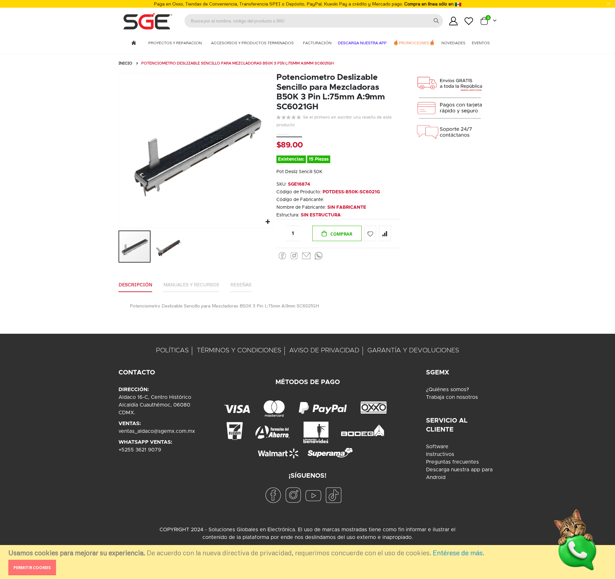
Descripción (135, 284)
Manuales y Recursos (191, 284)
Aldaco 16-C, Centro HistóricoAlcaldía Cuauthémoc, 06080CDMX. (155, 405)
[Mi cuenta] (453, 21)
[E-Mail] (306, 255)
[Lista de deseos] (469, 21)
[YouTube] (313, 495)
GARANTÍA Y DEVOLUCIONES (413, 350)
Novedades (453, 42)
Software (437, 446)
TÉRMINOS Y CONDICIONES (239, 350)
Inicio (125, 63)
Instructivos (440, 454)
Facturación (317, 42)
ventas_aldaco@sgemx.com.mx (157, 431)
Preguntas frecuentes (452, 462)
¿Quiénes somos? (447, 389)
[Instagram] (294, 255)
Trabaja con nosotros (452, 397)
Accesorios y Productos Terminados (253, 42)
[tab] (135, 285)
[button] (267, 222)
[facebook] (273, 495)
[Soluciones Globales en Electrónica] (147, 21)
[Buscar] (436, 21)
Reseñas (240, 284)
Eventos (481, 42)
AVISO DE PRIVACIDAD (324, 350)
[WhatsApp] (318, 255)
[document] (308, 562)
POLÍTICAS (172, 350)
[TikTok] (333, 495)
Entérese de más (458, 553)
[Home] (134, 43)
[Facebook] (282, 255)
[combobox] (313, 21)
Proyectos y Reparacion (175, 42)
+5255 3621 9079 (140, 449)
